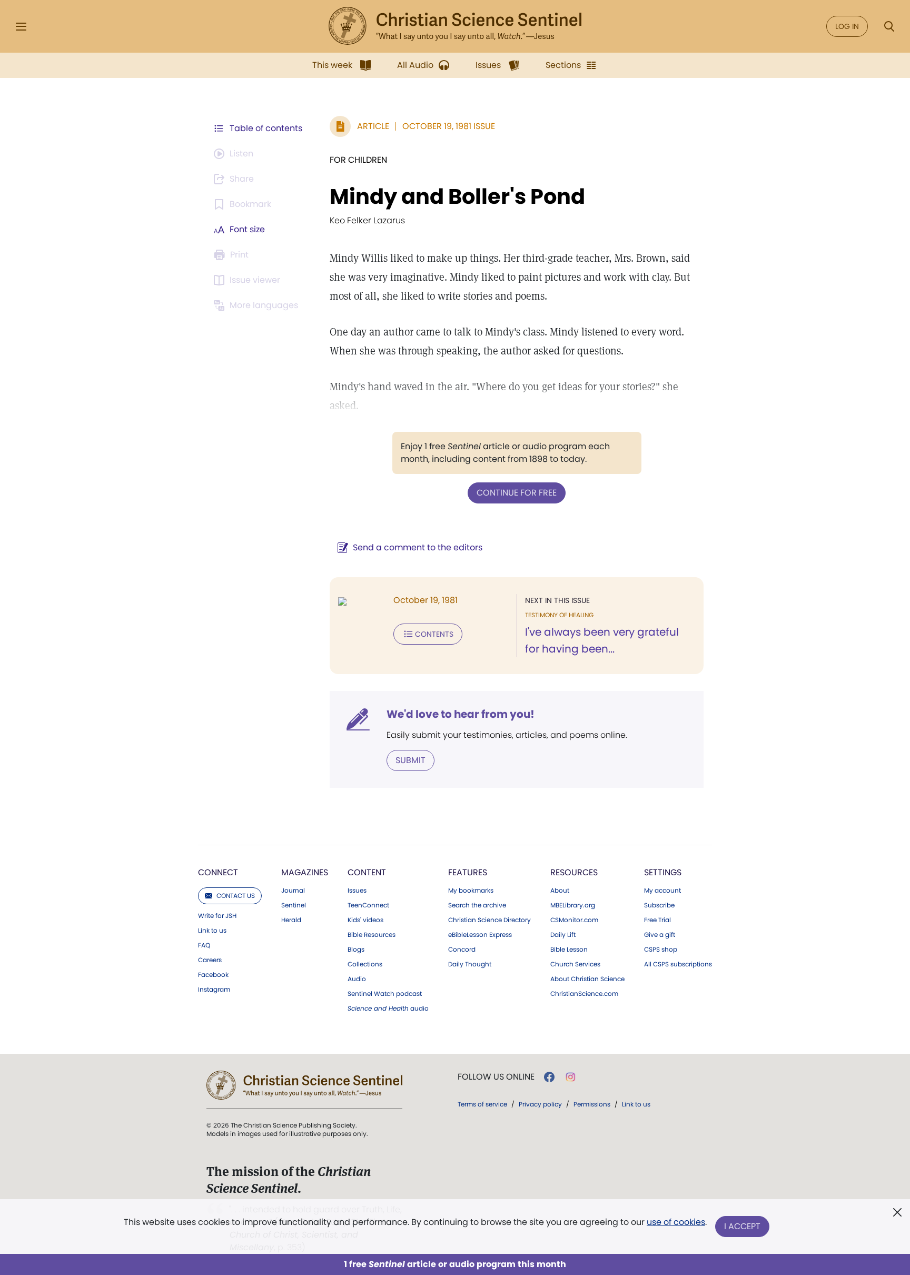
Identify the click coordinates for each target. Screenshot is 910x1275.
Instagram (214, 989)
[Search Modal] (889, 26)
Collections (365, 964)
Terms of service (482, 1104)
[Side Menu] (21, 26)
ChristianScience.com (584, 994)
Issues (357, 890)
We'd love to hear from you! (461, 714)
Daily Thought (469, 964)
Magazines (304, 872)
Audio (357, 979)
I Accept (742, 1226)
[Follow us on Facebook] (549, 1077)
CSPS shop (660, 949)
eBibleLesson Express (480, 935)
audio (388, 1008)
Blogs (356, 949)
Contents (434, 634)
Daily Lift (563, 935)
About (559, 890)
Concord (462, 949)
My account (662, 890)
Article (373, 126)
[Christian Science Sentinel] (455, 26)
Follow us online (496, 1077)
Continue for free (517, 493)
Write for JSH (217, 916)
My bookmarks (470, 890)
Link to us (212, 930)
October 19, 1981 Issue (448, 126)
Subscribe (659, 905)
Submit (410, 760)
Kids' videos (365, 920)
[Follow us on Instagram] (570, 1077)
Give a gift (659, 935)
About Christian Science (587, 979)
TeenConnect (368, 905)
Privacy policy (540, 1104)
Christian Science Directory (489, 920)
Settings (662, 872)
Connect (218, 872)
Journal (293, 890)
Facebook (213, 975)
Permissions (591, 1104)
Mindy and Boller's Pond (457, 196)
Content (367, 872)
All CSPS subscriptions (678, 964)
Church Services (575, 964)
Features (467, 872)
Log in (847, 26)
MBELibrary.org (572, 905)
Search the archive (477, 905)
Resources (574, 872)
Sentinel (293, 905)
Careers (210, 960)
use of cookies (676, 1222)
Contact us (235, 895)
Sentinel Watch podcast (385, 994)
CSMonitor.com (574, 920)
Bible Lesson (569, 949)
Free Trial (657, 920)
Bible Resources (371, 935)
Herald (291, 920)
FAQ (204, 945)
